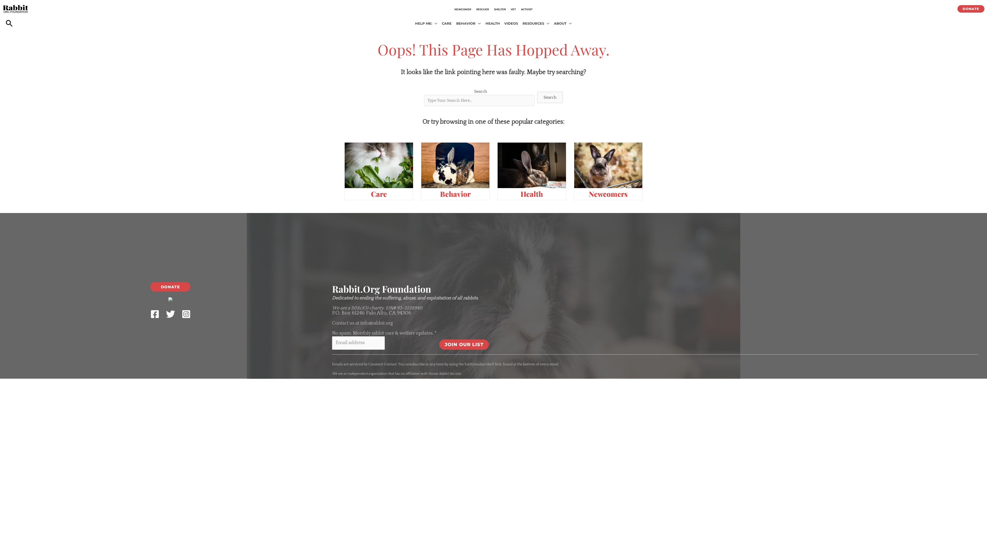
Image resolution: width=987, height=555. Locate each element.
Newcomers (608, 194)
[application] (434, 23)
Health (531, 194)
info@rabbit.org (376, 323)
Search (480, 91)
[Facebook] (154, 314)
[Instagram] (186, 314)
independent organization (367, 373)
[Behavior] (455, 165)
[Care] (379, 165)
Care (379, 194)
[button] (970, 9)
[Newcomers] (608, 165)
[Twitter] (170, 314)
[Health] (532, 165)
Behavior (455, 194)
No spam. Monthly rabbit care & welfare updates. (384, 333)
